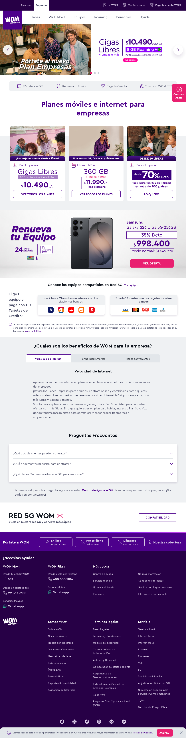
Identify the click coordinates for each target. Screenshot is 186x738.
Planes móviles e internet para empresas (93, 108)
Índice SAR (54, 669)
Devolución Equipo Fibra (152, 707)
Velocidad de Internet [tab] (48, 358)
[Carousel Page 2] (91, 73)
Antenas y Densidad (104, 660)
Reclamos (98, 594)
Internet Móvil (146, 642)
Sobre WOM (55, 629)
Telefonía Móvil (146, 629)
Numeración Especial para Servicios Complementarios (154, 691)
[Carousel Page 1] (87, 73)
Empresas (143, 656)
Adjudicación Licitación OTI (154, 683)
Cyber (141, 700)
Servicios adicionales (150, 676)
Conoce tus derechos (150, 580)
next (178, 50)
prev (8, 50)
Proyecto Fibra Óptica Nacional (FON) (111, 703)
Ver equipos (131, 285)
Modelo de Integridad (106, 642)
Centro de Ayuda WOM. (98, 490)
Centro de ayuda (103, 574)
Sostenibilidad (56, 676)
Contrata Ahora (178, 96)
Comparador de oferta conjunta (111, 666)
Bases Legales (101, 629)
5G (139, 669)
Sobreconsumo (57, 663)
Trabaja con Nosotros (60, 642)
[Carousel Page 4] (98, 73)
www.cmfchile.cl (33, 331)
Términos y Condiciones (107, 636)
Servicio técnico (102, 580)
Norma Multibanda (103, 587)
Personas (26, 5)
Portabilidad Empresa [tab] (93, 358)
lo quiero (151, 194)
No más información (149, 574)
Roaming (143, 649)
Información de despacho (153, 594)
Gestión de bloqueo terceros (155, 587)
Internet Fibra (146, 636)
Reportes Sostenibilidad (62, 683)
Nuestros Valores (57, 636)
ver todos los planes (37, 194)
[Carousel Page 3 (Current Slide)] (95, 73)
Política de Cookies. (143, 732)
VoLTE (141, 663)
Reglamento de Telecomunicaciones (105, 675)
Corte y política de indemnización (104, 651)
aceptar (164, 732)
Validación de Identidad (62, 690)
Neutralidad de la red (60, 656)
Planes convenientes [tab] (138, 358)
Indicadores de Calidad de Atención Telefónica (108, 686)
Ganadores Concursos (61, 649)
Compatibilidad (157, 517)
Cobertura (99, 694)
